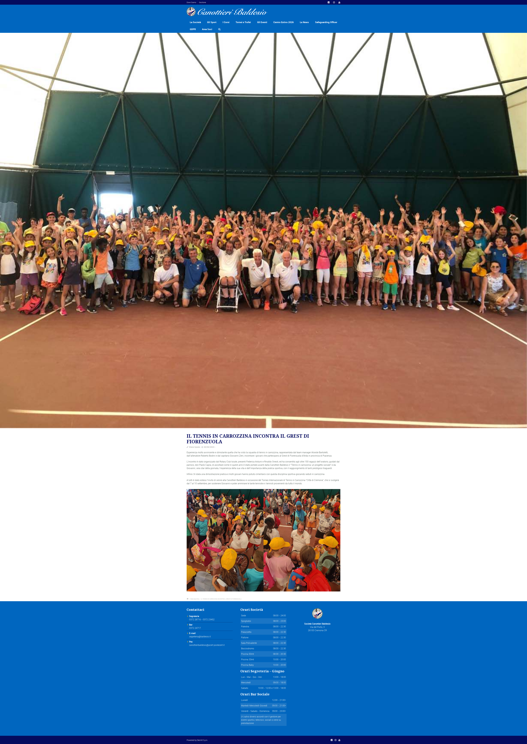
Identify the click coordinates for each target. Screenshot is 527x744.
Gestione (202, 2)
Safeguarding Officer (326, 22)
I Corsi (226, 22)
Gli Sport (211, 22)
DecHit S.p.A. (202, 740)
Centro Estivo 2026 (283, 22)
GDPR (193, 29)
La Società (195, 22)
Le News (304, 22)
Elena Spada (194, 447)
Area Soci (207, 29)
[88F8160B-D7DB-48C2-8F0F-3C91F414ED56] (263, 230)
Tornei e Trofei (243, 22)
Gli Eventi (262, 22)
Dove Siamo (191, 2)
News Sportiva (194, 599)
